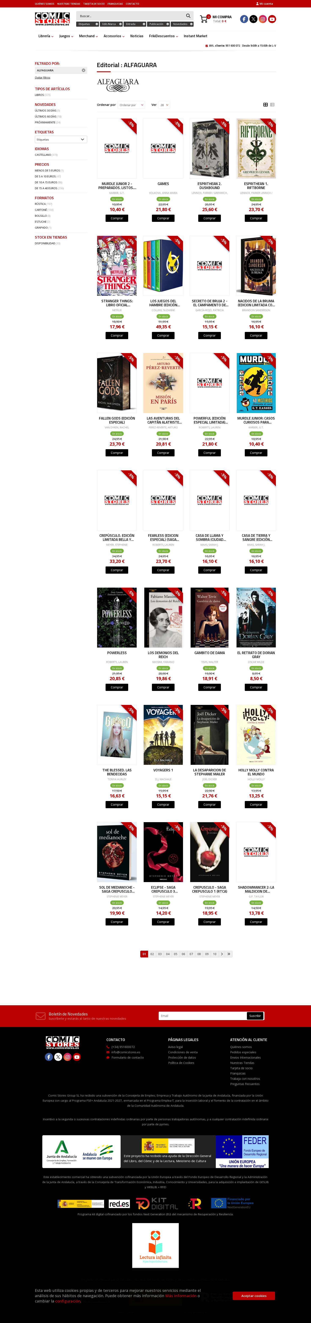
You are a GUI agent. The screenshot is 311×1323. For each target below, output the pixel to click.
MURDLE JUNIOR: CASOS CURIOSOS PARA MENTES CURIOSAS (256, 420)
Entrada (130, 24)
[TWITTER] (253, 19)
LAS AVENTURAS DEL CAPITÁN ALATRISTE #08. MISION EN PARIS (163, 420)
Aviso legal (175, 1047)
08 (199, 954)
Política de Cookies (181, 1063)
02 (152, 954)
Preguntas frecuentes (245, 1084)
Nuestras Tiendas (68, 3)
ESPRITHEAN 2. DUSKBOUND (210, 185)
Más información (181, 1295)
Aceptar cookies (254, 1296)
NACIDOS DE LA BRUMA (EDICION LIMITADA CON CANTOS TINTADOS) (256, 303)
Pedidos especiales (243, 1052)
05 (175, 954)
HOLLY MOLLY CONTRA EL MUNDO (256, 772)
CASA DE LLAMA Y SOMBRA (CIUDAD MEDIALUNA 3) (209, 537)
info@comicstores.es (125, 1052)
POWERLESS (117, 653)
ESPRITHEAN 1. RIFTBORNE (256, 185)
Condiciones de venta (183, 1052)
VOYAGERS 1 (163, 770)
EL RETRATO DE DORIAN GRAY (256, 654)
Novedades (180, 24)
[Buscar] (188, 16)
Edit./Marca (109, 24)
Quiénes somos (44, 3)
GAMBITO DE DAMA (209, 653)
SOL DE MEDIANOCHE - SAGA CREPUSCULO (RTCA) (117, 889)
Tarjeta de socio (94, 3)
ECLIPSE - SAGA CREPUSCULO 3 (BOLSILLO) (163, 889)
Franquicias (115, 3)
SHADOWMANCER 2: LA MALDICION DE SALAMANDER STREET (256, 889)
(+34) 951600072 (123, 1047)
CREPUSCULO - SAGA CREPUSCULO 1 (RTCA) (209, 889)
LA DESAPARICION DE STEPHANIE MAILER (209, 772)
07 (191, 954)
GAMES (163, 184)
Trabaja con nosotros (245, 1079)
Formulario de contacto (127, 1057)
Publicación (156, 24)
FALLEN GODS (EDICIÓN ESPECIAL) (117, 420)
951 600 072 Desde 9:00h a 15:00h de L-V (242, 45)
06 (183, 954)
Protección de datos (182, 1057)
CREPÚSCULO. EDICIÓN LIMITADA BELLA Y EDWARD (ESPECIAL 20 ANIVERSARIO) (117, 537)
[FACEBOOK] (244, 19)
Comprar (117, 218)
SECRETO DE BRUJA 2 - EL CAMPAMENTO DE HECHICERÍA (209, 303)
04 (167, 954)
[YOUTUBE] (272, 19)
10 (214, 954)
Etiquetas (84, 24)
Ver (154, 104)
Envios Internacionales (245, 1057)
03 (160, 954)
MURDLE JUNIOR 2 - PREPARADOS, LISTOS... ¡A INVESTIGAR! (116, 185)
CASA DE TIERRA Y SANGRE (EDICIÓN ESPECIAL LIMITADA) (256, 537)
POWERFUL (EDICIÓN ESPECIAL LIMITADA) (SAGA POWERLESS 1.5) (209, 420)
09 (207, 954)
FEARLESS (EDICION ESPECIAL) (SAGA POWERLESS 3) (163, 537)
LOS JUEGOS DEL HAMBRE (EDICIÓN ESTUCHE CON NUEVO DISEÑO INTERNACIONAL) (163, 303)
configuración (67, 1301)
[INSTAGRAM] (263, 19)
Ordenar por (106, 104)
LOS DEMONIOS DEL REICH (163, 654)
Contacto (132, 3)
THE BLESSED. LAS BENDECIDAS (116, 772)
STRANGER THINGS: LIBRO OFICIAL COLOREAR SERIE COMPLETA (116, 303)
